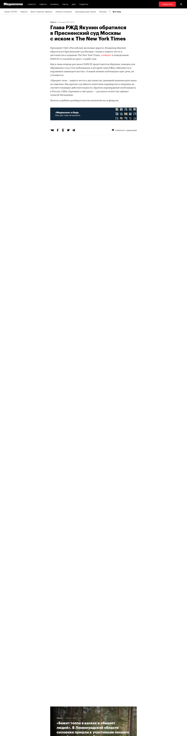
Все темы (117, 12)
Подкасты (83, 4)
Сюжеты (43, 4)
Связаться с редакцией (126, 129)
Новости (32, 4)
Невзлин (24, 11)
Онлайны (54, 4)
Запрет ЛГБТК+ (10, 11)
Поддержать (167, 4)
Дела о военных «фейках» (42, 11)
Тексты (65, 4)
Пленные (103, 11)
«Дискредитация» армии (85, 11)
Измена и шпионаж (64, 11)
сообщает (106, 55)
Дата (74, 4)
